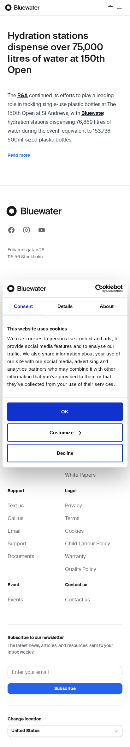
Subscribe (65, 689)
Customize (62, 432)
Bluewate (92, 113)
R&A (22, 95)
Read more (19, 155)
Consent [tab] (23, 306)
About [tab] (107, 306)
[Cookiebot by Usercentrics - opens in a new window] (95, 289)
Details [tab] (65, 306)
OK (64, 411)
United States (25, 731)
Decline (65, 453)
